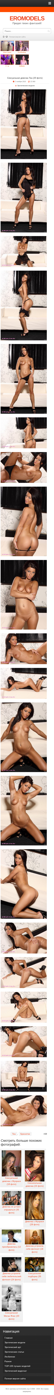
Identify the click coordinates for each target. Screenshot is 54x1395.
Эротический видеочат (15, 1371)
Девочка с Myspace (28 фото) (34, 1223)
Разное (8, 1361)
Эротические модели (26, 85)
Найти (48, 31)
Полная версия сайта (17, 37)
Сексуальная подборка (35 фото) (34, 1276)
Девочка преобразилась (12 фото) (11, 1247)
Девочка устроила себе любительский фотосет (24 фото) (11, 1276)
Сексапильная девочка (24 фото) (35, 1184)
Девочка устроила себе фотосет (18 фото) (34, 1249)
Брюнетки (25, 1134)
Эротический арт (12, 1347)
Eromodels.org (23, 1389)
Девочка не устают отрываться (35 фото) (11, 1209)
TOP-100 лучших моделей (17, 1366)
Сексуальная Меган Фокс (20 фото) (11, 1316)
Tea (14, 1134)
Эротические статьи (14, 1352)
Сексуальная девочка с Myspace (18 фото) (11, 1181)
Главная (8, 1338)
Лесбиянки (9, 1356)
